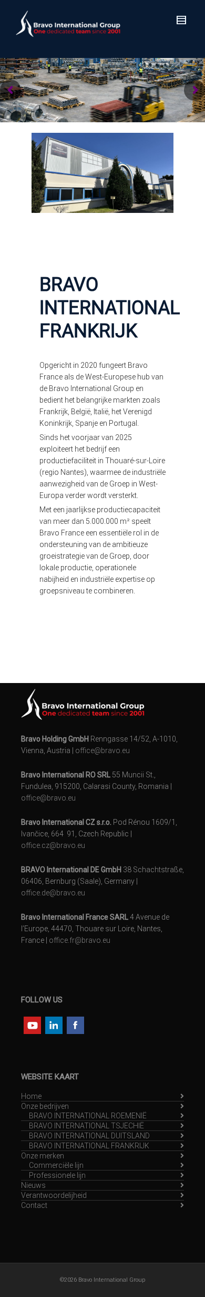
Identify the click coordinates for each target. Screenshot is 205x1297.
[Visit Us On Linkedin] (53, 1024)
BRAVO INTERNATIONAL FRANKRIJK (89, 1146)
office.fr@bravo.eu (79, 940)
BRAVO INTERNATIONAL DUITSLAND (89, 1136)
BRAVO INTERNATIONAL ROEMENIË (88, 1115)
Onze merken (42, 1156)
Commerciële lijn (56, 1165)
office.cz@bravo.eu (53, 845)
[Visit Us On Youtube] (32, 1024)
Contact (34, 1205)
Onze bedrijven (45, 1106)
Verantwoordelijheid (54, 1195)
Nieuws (33, 1185)
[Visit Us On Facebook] (75, 1024)
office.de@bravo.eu (53, 893)
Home (31, 1096)
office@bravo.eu (102, 750)
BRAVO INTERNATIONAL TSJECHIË (86, 1126)
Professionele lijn (57, 1175)
